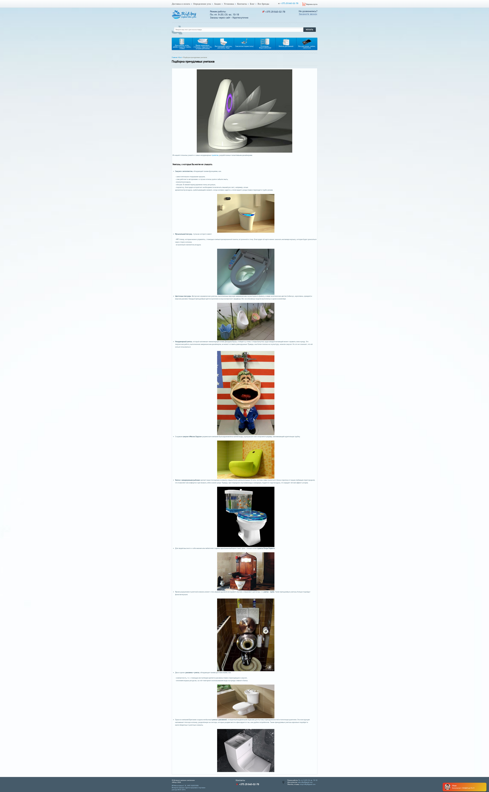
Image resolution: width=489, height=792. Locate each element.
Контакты (242, 4)
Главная (174, 57)
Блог (252, 4)
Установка (229, 4)
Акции (217, 4)
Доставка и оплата (181, 4)
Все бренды (263, 4)
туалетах (215, 155)
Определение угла (202, 4)
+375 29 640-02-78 (289, 3)
